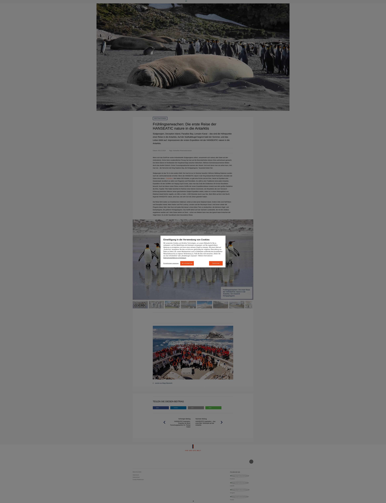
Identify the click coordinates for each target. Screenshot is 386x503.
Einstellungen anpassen (171, 263)
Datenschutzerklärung (170, 258)
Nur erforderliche (187, 263)
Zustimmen (215, 263)
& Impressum (181, 258)
